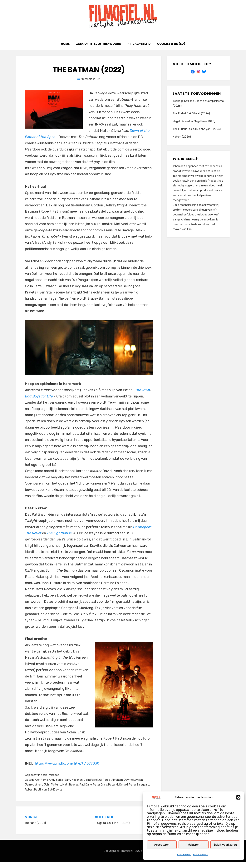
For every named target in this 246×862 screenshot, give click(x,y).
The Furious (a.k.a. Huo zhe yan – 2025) (197, 129)
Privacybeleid (200, 854)
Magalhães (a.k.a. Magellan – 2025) (194, 121)
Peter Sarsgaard (139, 784)
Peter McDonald (118, 784)
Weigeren (193, 844)
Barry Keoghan (74, 779)
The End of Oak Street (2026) (191, 113)
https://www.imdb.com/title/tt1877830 (67, 763)
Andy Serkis (56, 779)
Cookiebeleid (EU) (171, 44)
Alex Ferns (41, 779)
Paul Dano (86, 784)
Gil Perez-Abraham (111, 779)
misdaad (54, 775)
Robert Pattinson (36, 789)
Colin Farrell (91, 779)
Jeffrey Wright (34, 784)
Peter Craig (100, 784)
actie (44, 775)
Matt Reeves (70, 784)
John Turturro (52, 784)
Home (65, 44)
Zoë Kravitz (55, 789)
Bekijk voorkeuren (225, 844)
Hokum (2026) (182, 136)
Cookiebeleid (184, 854)
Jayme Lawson (133, 779)
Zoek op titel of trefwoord (98, 44)
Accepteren (162, 844)
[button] (238, 797)
